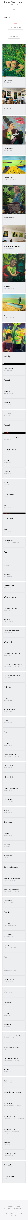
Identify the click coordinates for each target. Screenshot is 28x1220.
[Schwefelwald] (14, 364)
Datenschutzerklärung (14, 1206)
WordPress (15, 1215)
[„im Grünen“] (14, 60)
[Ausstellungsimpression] (14, 233)
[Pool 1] (14, 302)
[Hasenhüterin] (14, 130)
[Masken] (14, 267)
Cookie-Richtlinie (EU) (18, 1208)
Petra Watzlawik (14, 2)
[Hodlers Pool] (14, 165)
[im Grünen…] (14, 337)
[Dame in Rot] (14, 513)
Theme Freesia (21, 1213)
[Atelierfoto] (14, 96)
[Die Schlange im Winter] (14, 433)
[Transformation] (14, 199)
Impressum (7, 1208)
